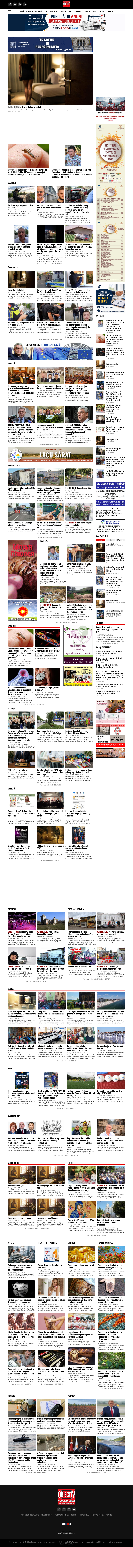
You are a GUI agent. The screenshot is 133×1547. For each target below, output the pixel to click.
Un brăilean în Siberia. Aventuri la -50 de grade (21, 967)
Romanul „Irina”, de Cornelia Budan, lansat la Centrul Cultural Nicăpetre (21, 813)
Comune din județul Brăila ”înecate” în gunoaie (50, 607)
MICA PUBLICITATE (66, 11)
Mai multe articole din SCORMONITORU (66, 1155)
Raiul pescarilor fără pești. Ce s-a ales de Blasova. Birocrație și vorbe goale (50, 968)
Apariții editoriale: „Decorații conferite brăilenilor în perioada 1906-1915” (78, 848)
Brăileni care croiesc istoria (79, 966)
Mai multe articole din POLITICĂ (50, 444)
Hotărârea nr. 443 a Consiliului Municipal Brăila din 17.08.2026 (109, 659)
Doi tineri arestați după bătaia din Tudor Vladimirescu (49, 291)
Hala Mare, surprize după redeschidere (78, 523)
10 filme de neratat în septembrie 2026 (50, 847)
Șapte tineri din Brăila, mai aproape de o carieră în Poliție (49, 732)
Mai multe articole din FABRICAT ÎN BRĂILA (96, 979)
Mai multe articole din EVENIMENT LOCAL (50, 264)
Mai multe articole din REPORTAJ (36, 981)
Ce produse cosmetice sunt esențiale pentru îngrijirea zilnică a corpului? (51, 1299)
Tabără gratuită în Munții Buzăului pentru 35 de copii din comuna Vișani (80, 1013)
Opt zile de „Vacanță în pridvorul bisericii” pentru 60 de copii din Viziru (21, 1048)
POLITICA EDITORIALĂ (97, 1515)
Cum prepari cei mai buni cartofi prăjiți (81, 1266)
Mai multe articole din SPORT (66, 1108)
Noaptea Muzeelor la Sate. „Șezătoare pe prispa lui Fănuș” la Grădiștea (78, 813)
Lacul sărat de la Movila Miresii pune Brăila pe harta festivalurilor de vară (20, 934)
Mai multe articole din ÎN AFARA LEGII (50, 339)
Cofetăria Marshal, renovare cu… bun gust (110, 932)
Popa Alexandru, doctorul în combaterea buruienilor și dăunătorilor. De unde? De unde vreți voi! (79, 1141)
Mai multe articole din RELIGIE (96, 1235)
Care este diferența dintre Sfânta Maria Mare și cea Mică (81, 1221)
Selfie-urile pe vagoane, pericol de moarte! (20, 206)
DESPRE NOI (109, 1515)
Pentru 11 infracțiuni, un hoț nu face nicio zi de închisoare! (78, 291)
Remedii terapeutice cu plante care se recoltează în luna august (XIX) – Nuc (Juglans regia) (110, 1375)
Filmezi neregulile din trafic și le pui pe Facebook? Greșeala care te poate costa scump (22, 1013)
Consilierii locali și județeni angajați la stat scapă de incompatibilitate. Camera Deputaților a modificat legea (77, 389)
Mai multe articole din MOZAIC (21, 1384)
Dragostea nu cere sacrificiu (19, 1217)
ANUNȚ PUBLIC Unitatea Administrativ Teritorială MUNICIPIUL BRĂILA (108, 692)
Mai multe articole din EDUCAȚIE (50, 785)
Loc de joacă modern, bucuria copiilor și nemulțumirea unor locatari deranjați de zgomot (49, 490)
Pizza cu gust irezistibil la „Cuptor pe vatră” (109, 967)
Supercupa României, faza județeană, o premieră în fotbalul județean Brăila (21, 1093)
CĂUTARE (110, 11)
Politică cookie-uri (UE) (62, 1515)
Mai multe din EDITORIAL (110, 643)
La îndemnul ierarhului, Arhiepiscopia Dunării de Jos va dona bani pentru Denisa (79, 1048)
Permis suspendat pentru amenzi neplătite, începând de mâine (50, 1419)
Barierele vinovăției (16, 1185)
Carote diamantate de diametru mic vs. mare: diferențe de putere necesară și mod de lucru (21, 1371)
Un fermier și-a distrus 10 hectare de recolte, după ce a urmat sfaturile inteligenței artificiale (82, 1421)
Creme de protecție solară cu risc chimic (50, 1266)
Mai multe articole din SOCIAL (66, 1061)
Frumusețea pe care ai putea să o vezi (50, 1186)
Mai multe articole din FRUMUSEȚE (52, 1384)
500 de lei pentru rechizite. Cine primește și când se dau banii (78, 771)
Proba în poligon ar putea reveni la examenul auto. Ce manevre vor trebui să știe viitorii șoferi (21, 1421)
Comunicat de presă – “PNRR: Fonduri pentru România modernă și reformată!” (110, 652)
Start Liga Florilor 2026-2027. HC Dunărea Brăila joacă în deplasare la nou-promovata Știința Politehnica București (51, 1094)
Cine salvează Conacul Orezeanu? (48, 932)
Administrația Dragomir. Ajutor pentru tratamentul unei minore (51, 1047)
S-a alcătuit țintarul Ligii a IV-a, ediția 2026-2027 (109, 1092)
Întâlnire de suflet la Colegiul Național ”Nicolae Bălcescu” (77, 732)
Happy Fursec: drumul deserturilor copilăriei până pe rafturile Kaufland (80, 1334)
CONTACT (102, 11)
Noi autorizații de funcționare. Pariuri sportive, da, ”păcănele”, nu (49, 525)
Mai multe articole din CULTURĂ (50, 860)
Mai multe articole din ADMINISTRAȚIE (50, 537)
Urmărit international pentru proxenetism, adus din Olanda (49, 323)
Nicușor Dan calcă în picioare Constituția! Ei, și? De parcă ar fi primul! (109, 629)
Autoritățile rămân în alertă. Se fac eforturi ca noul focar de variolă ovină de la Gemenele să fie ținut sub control (79, 608)
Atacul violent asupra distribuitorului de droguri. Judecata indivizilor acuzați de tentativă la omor (77, 326)
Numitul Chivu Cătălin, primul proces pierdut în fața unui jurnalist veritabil (19, 246)
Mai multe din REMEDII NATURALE (111, 1388)
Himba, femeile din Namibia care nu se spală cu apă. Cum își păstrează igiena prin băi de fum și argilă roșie (21, 1335)
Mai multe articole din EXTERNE (97, 1472)
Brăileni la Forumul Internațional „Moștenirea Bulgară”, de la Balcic (50, 813)
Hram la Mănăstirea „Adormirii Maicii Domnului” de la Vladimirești (110, 1187)
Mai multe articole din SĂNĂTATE (34, 704)
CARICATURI (87, 11)
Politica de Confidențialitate (30, 1515)
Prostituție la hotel (16, 290)
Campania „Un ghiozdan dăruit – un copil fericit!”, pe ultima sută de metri (51, 1013)
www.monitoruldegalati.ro (66, 1533)
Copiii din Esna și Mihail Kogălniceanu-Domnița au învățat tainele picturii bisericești (81, 1187)
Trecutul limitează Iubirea (47, 1217)
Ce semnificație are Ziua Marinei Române (110, 1047)
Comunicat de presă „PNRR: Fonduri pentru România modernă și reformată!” (109, 685)
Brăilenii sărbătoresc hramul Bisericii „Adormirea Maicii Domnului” (108, 1222)
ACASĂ (22, 11)
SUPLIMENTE (77, 11)
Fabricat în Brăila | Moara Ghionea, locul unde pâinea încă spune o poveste (80, 934)
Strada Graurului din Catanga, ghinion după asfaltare (20, 523)
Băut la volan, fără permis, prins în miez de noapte (21, 323)
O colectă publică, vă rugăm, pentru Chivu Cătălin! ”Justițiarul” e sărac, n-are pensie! (110, 1140)
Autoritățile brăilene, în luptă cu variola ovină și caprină (79, 564)
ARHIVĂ (95, 11)
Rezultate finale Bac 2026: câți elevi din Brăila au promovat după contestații (50, 772)
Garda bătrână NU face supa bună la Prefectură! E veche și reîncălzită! (51, 1140)
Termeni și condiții (46, 1515)
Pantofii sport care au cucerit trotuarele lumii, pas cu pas (20, 1300)
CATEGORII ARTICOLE (51, 11)
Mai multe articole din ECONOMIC (66, 622)
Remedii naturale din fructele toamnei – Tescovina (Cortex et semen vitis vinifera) (110, 1299)
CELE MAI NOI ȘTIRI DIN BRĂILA (34, 11)
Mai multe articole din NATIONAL (36, 1472)
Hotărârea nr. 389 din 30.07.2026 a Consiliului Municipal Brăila (107, 666)
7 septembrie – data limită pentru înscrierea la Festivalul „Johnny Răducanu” (20, 848)
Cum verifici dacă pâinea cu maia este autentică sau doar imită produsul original (81, 1299)
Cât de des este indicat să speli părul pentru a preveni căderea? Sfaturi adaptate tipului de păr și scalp (51, 1335)
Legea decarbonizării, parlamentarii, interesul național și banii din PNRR (50, 427)
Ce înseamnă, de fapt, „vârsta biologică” (47, 688)
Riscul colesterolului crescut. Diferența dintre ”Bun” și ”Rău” (47, 649)
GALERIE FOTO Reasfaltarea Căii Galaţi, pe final (78, 489)
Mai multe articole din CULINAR (81, 1382)
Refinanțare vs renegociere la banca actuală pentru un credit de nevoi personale (20, 1267)
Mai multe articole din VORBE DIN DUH (37, 1228)
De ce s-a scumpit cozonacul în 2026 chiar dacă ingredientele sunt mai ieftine (80, 1369)
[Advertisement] (50, 128)
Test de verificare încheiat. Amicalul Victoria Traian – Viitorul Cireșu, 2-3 (81, 1093)
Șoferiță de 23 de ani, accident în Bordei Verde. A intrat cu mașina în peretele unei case (78, 246)
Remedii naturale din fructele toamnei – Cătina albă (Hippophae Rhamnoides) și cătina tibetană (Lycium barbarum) (110, 1337)
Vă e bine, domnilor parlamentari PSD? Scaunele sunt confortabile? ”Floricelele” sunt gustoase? (22, 1140)
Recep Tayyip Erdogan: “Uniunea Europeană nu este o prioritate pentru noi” (81, 1457)
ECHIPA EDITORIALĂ (84, 1515)
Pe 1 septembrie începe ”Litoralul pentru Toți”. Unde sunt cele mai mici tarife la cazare (110, 1013)
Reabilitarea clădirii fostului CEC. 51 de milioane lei (21, 489)
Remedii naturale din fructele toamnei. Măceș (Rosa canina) (110, 1266)
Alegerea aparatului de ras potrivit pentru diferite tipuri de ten (51, 1371)
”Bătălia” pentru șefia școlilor (20, 770)
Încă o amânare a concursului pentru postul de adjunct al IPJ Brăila (49, 207)
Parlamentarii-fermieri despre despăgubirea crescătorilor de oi (50, 387)
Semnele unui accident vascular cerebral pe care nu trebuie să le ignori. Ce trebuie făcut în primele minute (20, 691)
